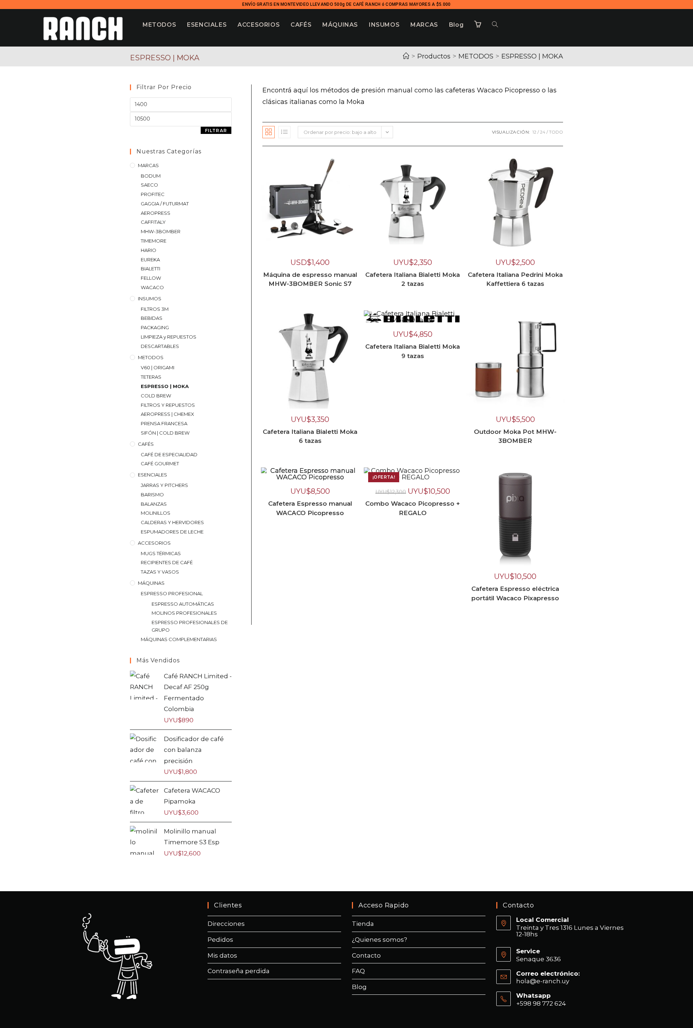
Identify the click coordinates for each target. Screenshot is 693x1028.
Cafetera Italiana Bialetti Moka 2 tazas (412, 279)
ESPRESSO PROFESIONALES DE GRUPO (190, 626)
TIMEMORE (153, 241)
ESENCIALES (152, 475)
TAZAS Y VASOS (160, 572)
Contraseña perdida (239, 971)
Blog (359, 986)
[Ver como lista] (284, 132)
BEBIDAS (151, 318)
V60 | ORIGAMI (157, 367)
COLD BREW (156, 395)
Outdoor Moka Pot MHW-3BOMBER (515, 436)
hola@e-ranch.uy (542, 981)
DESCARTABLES (160, 346)
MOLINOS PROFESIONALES (184, 613)
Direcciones (226, 923)
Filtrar (216, 130)
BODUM (151, 176)
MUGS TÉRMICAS (161, 553)
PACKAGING (155, 327)
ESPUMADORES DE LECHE (172, 532)
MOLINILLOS (155, 513)
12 (534, 132)
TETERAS (151, 377)
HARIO (148, 250)
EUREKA (150, 259)
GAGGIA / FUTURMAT (165, 203)
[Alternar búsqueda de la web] (495, 24)
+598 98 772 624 (541, 1003)
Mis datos (222, 955)
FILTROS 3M (155, 309)
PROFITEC (153, 194)
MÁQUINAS (151, 583)
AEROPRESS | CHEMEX (167, 414)
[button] (354, 163)
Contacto (366, 955)
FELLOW (151, 278)
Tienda (363, 923)
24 (542, 132)
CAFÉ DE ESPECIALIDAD (169, 454)
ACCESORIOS (154, 543)
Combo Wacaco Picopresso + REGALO (412, 508)
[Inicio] (406, 56)
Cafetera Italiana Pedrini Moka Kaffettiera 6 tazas (515, 279)
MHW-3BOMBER (160, 231)
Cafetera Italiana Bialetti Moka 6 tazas (310, 436)
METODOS (151, 357)
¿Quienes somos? (379, 939)
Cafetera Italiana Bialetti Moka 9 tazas (412, 351)
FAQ (358, 971)
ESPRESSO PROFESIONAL (172, 593)
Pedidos (220, 939)
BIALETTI (150, 268)
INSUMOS (149, 298)
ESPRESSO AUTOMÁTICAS (183, 604)
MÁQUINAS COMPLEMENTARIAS (179, 639)
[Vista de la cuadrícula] (268, 132)
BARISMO (152, 494)
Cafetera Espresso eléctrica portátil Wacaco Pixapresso (515, 593)
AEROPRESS (155, 213)
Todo (556, 132)
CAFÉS (146, 444)
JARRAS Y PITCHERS (164, 485)
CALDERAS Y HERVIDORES (172, 522)
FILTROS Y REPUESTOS (168, 405)
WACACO (152, 287)
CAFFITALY (153, 222)
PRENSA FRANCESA (164, 423)
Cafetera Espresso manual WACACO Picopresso (310, 508)
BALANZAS (154, 504)
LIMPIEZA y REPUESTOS (168, 337)
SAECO (149, 185)
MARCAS (148, 165)
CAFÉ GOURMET (160, 463)
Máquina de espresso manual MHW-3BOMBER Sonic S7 (310, 279)
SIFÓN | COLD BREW (165, 433)
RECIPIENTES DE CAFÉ (167, 562)
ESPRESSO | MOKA (532, 56)
